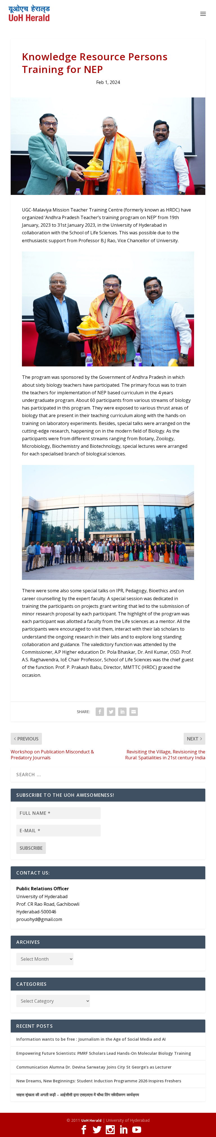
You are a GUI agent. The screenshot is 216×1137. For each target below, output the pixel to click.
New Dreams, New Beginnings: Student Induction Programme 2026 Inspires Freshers (98, 1080)
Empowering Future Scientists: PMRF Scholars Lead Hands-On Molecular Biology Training (103, 1053)
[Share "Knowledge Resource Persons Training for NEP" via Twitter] (111, 711)
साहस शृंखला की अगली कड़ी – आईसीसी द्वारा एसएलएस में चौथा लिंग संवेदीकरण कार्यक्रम (77, 1094)
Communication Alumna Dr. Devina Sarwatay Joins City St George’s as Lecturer (94, 1067)
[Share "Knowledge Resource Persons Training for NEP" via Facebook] (99, 711)
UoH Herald (91, 1120)
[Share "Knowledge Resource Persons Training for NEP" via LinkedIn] (122, 711)
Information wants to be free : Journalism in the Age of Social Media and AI (91, 1039)
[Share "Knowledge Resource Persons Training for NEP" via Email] (133, 711)
